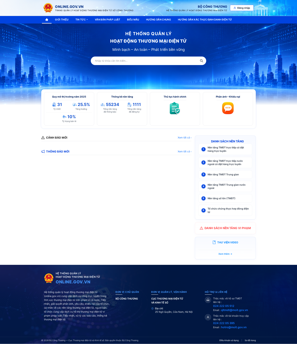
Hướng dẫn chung (158, 19)
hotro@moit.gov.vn (234, 327)
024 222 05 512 (223, 306)
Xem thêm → (225, 253)
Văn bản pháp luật (107, 19)
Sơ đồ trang (250, 340)
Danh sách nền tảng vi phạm (228, 228)
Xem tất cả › (184, 137)
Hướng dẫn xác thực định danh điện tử (205, 19)
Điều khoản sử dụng (229, 340)
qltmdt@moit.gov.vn (234, 310)
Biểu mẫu (133, 19)
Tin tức (80, 19)
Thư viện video (227, 242)
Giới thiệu (62, 19)
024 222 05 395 (224, 323)
